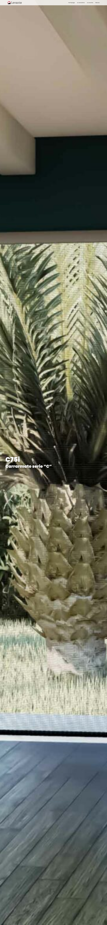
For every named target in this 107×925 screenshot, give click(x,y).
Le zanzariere (81, 2)
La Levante (90, 2)
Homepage (71, 2)
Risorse (97, 2)
